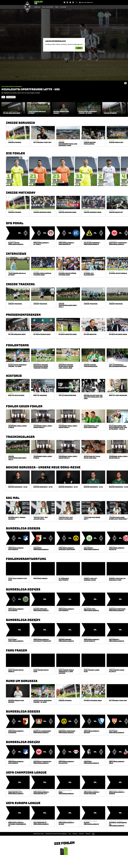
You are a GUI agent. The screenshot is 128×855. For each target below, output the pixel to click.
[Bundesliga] (93, 834)
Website (88, 834)
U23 (3, 97)
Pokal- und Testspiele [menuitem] (47, 7)
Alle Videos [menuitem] (63, 7)
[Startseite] (27, 6)
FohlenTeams (11, 97)
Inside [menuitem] (56, 7)
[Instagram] (70, 2)
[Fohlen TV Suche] (76, 2)
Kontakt (81, 834)
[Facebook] (64, 2)
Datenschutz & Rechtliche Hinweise (56, 834)
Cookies (74, 834)
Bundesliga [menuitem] (37, 7)
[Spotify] (73, 2)
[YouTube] (67, 2)
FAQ (70, 834)
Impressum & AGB (38, 834)
